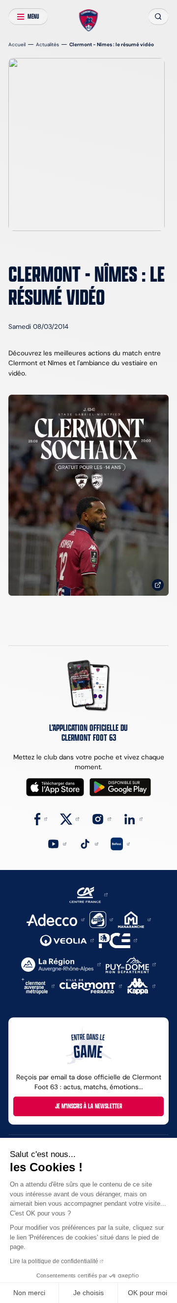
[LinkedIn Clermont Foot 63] (133, 818)
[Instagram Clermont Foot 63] (101, 818)
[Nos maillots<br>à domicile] (88, 495)
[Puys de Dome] (131, 964)
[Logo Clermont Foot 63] (88, 20)
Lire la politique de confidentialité (54, 1261)
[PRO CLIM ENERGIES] (118, 940)
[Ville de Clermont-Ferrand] (90, 986)
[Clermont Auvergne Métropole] (38, 986)
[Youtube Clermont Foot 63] (56, 843)
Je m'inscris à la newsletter (88, 1105)
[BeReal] (120, 843)
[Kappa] (141, 986)
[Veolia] (67, 940)
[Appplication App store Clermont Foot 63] (55, 787)
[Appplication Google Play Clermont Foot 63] (120, 787)
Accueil (17, 44)
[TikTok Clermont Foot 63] (88, 843)
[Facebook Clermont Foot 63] (41, 818)
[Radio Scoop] (101, 919)
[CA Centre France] (88, 894)
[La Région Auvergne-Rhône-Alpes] (60, 964)
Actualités (47, 44)
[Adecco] (55, 919)
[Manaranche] (134, 919)
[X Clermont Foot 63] (69, 818)
